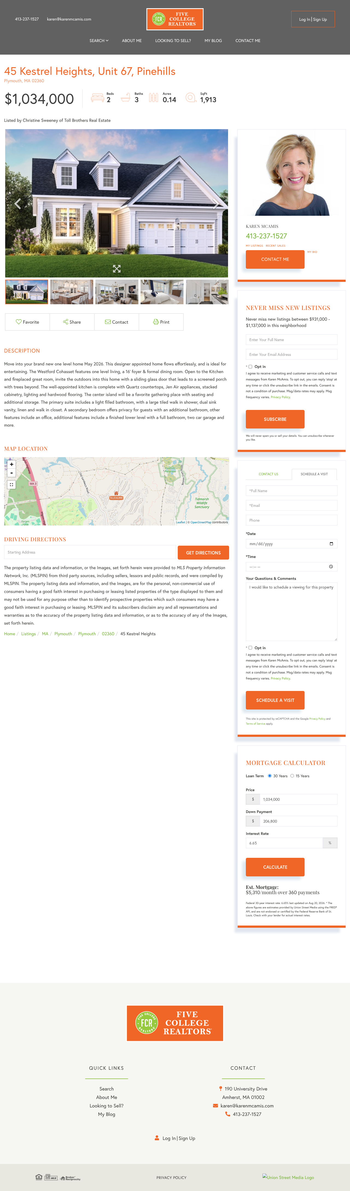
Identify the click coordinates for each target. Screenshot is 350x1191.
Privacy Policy (280, 397)
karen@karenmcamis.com (69, 19)
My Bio (312, 252)
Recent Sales (275, 245)
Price (250, 789)
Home (9, 634)
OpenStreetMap (201, 522)
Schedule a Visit (314, 474)
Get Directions (203, 552)
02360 (108, 634)
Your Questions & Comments (271, 578)
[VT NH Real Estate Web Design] (288, 1177)
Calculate (275, 867)
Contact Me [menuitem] (248, 40)
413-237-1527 (27, 19)
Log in (304, 19)
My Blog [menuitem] (213, 40)
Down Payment (259, 811)
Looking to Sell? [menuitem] (173, 40)
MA (45, 634)
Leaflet (180, 522)
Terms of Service (255, 723)
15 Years (303, 775)
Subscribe (275, 419)
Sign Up (320, 19)
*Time (251, 556)
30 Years (280, 775)
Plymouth (63, 634)
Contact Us (268, 474)
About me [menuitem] (132, 40)
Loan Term (255, 775)
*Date (251, 533)
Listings (28, 634)
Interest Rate (257, 833)
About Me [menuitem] (106, 1097)
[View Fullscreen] (11, 485)
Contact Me (275, 259)
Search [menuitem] (97, 40)
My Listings (254, 245)
